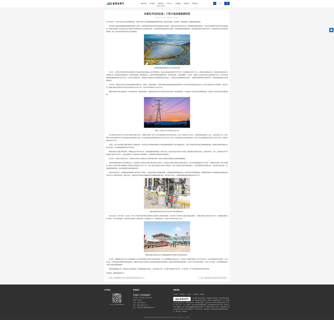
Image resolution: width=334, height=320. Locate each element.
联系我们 (195, 3)
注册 (227, 3)
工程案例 (178, 3)
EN (215, 3)
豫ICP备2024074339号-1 (171, 317)
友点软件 (187, 317)
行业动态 (176, 17)
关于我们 (152, 3)
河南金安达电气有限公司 (151, 317)
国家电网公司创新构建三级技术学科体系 (215, 278)
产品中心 (169, 3)
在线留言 (186, 3)
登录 (220, 3)
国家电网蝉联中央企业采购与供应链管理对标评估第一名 (129, 278)
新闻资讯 (161, 3)
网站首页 (144, 3)
